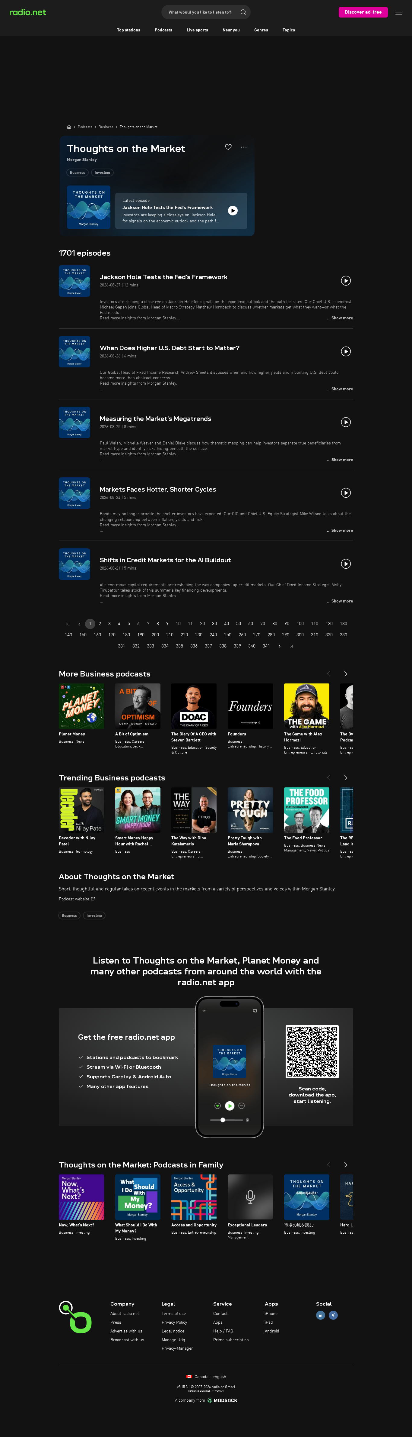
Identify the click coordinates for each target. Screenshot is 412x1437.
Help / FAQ (223, 1331)
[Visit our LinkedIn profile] (320, 1315)
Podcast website (74, 899)
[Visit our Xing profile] (333, 1315)
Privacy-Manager (177, 1348)
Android (272, 1331)
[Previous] (328, 671)
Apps (218, 1322)
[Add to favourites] (228, 147)
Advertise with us (126, 1331)
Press (115, 1322)
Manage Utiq (173, 1340)
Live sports (197, 30)
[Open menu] (398, 12)
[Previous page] (79, 624)
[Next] (346, 671)
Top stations (128, 30)
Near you (231, 30)
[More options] (243, 147)
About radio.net (124, 1314)
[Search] (243, 12)
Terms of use (174, 1314)
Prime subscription (231, 1340)
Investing (102, 173)
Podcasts (163, 30)
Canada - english (209, 1377)
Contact (220, 1314)
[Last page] (291, 646)
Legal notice (173, 1331)
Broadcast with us (127, 1340)
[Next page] (279, 646)
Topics (289, 30)
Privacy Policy (174, 1322)
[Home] (69, 126)
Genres (261, 30)
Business (77, 173)
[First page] (67, 624)
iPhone (271, 1314)
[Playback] (233, 210)
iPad (269, 1322)
